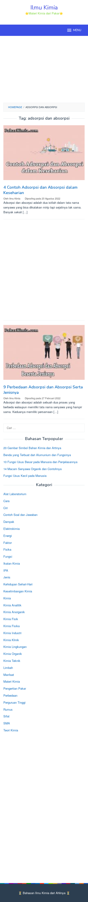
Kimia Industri (12, 633)
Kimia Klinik (11, 640)
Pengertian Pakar (14, 688)
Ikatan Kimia (11, 563)
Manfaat (8, 674)
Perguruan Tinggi (14, 702)
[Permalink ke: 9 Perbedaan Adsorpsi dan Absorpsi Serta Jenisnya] (44, 354)
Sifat (6, 716)
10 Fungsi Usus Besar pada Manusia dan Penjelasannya (40, 462)
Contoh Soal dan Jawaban (20, 514)
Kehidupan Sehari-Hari (17, 584)
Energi (7, 535)
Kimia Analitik (12, 605)
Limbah (8, 667)
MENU (77, 30)
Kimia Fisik (10, 619)
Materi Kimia (11, 681)
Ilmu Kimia (44, 8)
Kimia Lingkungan (15, 647)
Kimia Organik (12, 654)
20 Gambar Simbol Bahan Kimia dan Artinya (32, 448)
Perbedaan (10, 695)
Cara (6, 501)
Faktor (7, 542)
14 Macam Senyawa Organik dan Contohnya (32, 469)
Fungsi (7, 556)
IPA (5, 570)
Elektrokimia (11, 528)
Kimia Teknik (11, 661)
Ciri (5, 508)
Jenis (6, 577)
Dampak (8, 521)
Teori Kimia (10, 730)
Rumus (8, 709)
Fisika (7, 549)
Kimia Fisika (11, 626)
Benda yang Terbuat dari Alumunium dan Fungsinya (37, 455)
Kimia (7, 598)
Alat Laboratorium (14, 494)
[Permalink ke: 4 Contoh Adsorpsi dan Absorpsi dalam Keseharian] (44, 154)
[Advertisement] (44, 68)
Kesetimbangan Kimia (17, 591)
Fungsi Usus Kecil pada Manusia (24, 475)
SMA (6, 723)
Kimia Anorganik (14, 612)
